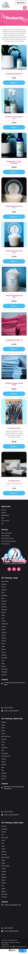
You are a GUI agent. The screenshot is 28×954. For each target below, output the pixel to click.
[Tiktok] (19, 569)
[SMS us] (25, 950)
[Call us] (20, 950)
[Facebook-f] (9, 569)
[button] (25, 8)
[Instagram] (14, 569)
